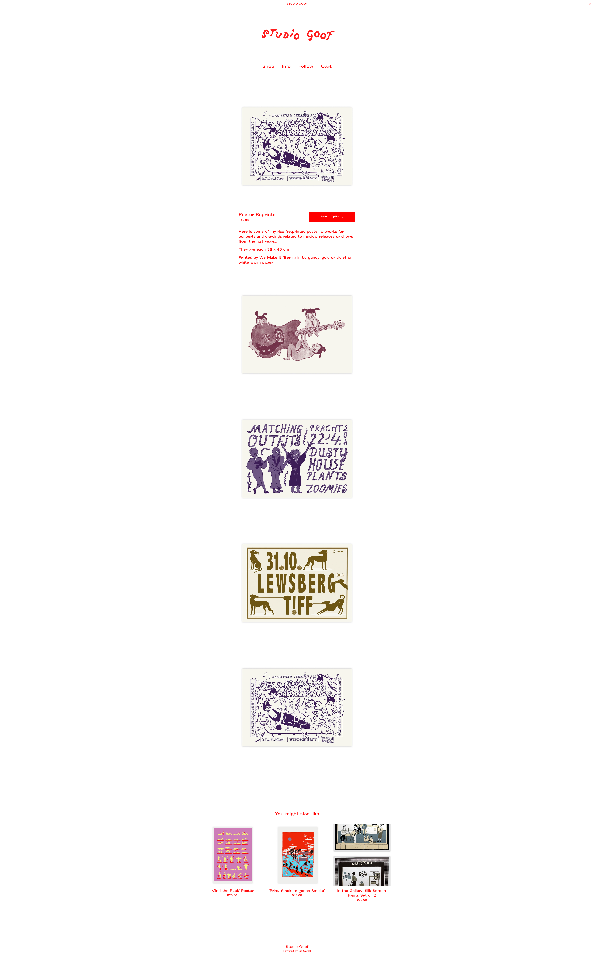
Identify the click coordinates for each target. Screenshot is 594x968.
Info (286, 66)
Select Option (330, 217)
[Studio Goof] (297, 35)
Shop (268, 66)
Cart (327, 66)
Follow (305, 66)
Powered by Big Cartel (297, 951)
